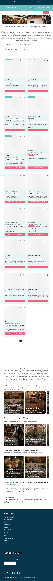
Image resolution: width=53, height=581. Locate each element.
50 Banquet (45, 226)
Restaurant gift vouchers (8, 519)
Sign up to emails (10, 563)
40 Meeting (9, 226)
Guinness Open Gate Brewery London (14, 289)
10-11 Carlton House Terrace (12, 156)
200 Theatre (16, 226)
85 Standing (22, 325)
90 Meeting (39, 154)
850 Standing (16, 193)
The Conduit (8, 79)
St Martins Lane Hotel (33, 79)
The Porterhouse (32, 223)
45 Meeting (32, 122)
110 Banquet (32, 193)
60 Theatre (39, 226)
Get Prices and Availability (15, 91)
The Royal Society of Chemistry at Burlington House (36, 117)
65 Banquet (15, 325)
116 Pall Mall (31, 151)
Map (25, 49)
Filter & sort (9, 49)
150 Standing (9, 258)
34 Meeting (9, 120)
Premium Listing (8, 59)
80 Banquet (32, 258)
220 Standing (39, 193)
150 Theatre (15, 83)
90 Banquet (15, 293)
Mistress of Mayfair (33, 190)
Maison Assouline (32, 289)
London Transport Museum (11, 223)
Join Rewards (40, 7)
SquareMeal (10, 8)
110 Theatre (9, 293)
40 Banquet (39, 293)
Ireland (5, 540)
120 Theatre (39, 122)
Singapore (6, 542)
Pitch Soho (8, 255)
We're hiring (6, 532)
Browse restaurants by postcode (10, 521)
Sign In (32, 7)
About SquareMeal (7, 529)
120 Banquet (46, 83)
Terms (5, 534)
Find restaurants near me (9, 522)
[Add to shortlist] (21, 60)
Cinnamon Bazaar (9, 322)
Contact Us (6, 530)
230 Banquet (23, 226)
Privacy (5, 535)
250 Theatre (46, 154)
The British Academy (10, 117)
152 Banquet (22, 83)
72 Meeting (9, 83)
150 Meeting (32, 83)
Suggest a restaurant (8, 524)
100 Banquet (22, 120)
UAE (4, 543)
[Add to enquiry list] (24, 60)
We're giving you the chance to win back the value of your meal (26, 2)
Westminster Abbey (10, 190)
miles (29, 29)
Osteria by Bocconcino (34, 255)
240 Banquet (9, 193)
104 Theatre (16, 120)
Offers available (31, 154)
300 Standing (22, 293)
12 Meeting (9, 325)
